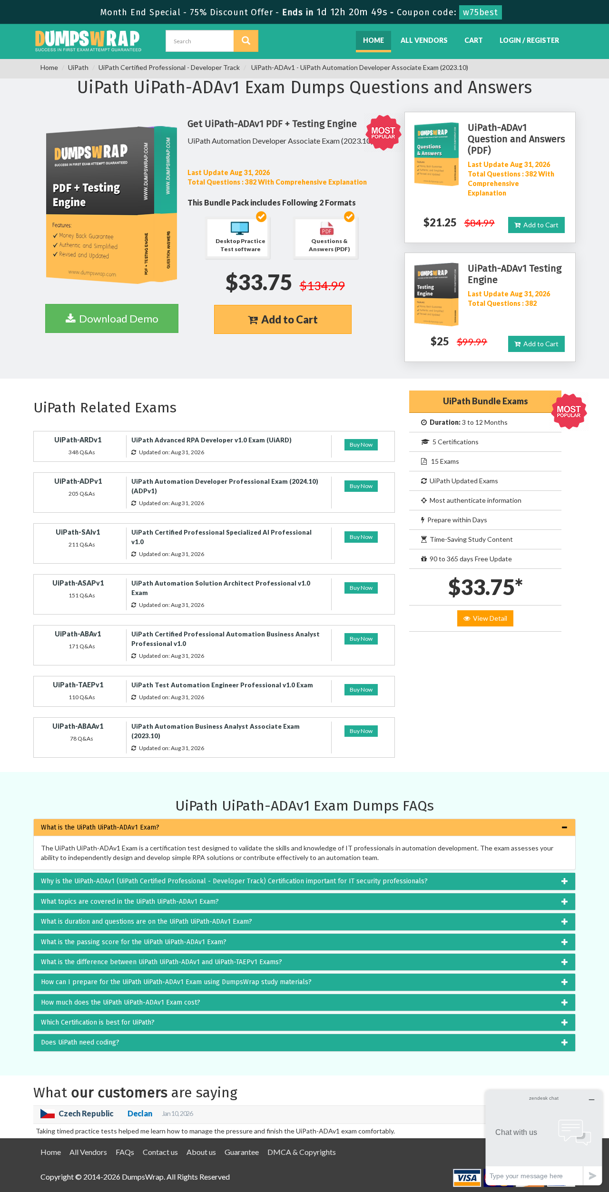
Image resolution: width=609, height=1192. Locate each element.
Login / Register (529, 40)
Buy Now (361, 444)
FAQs (125, 1151)
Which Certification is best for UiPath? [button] (98, 1022)
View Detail (488, 618)
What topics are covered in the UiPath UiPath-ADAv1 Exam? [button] (130, 902)
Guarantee (242, 1151)
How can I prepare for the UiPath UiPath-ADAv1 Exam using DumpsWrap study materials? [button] (176, 982)
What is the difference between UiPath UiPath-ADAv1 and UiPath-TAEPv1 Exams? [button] (161, 962)
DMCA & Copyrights (301, 1151)
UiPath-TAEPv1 (78, 685)
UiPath (78, 67)
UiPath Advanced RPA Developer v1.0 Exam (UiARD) (211, 440)
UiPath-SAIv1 (78, 532)
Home (373, 40)
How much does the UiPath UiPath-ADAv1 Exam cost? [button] (120, 1002)
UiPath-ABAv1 (78, 634)
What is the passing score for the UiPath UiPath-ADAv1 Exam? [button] (133, 942)
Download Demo (116, 318)
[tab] (304, 827)
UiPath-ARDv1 (77, 440)
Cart (473, 40)
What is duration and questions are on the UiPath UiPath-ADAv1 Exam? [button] (146, 922)
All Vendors (424, 40)
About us (201, 1151)
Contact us (160, 1151)
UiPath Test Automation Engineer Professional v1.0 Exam (222, 685)
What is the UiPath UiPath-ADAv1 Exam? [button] (100, 827)
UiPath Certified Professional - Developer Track (169, 67)
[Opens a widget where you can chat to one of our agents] (544, 1137)
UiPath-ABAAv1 (77, 726)
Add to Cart (287, 319)
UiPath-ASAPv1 (78, 583)
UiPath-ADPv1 (78, 481)
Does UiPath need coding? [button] (80, 1042)
